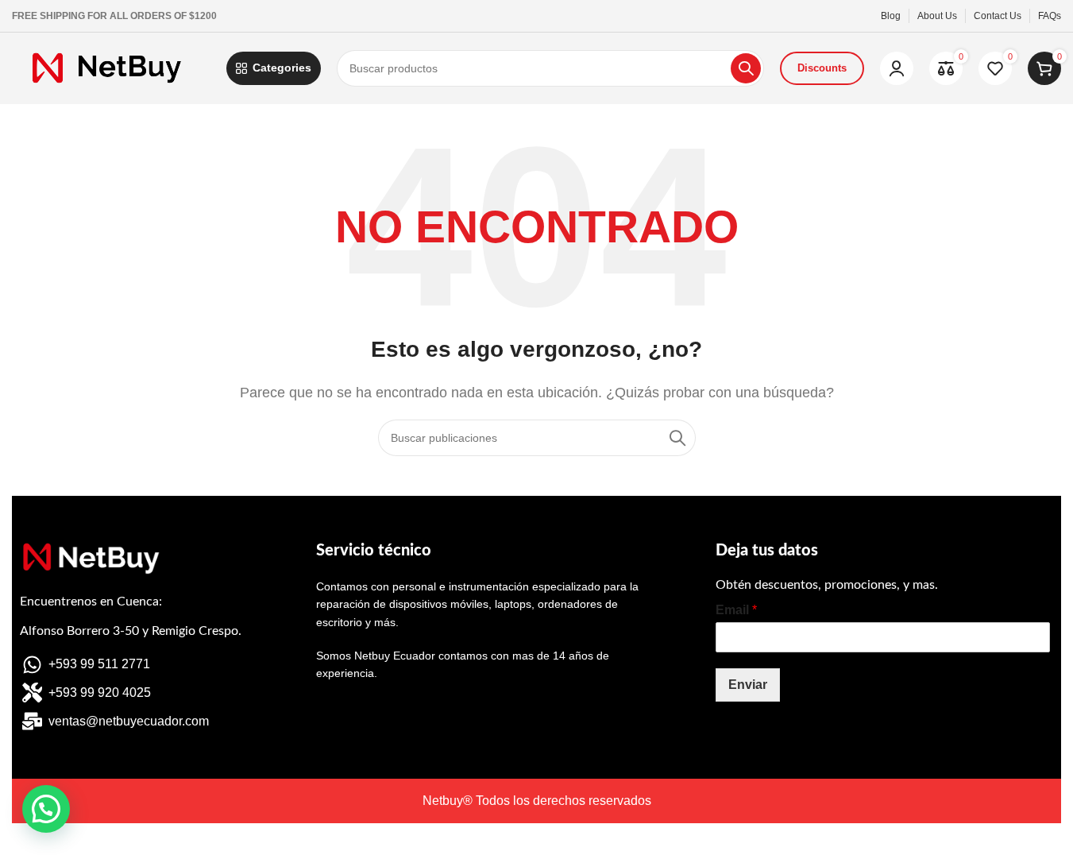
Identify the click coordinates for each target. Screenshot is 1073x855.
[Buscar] (746, 68)
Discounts (822, 68)
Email (736, 610)
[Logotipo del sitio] (111, 67)
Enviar (747, 684)
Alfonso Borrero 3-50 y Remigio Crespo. (130, 631)
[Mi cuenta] (896, 68)
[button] (46, 809)
